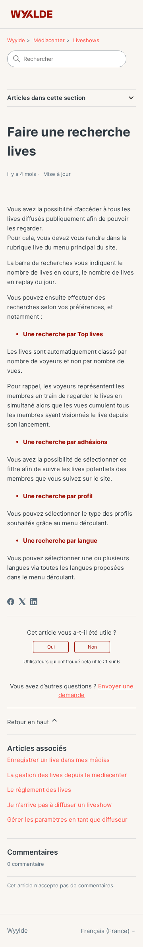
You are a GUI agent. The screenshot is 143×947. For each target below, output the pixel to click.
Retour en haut (28, 722)
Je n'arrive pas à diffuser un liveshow (59, 805)
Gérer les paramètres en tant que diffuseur (67, 819)
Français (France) (106, 931)
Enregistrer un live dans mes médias (58, 760)
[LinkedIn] (33, 601)
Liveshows (86, 40)
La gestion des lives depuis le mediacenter (67, 775)
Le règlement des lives (39, 789)
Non (92, 647)
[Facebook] (10, 601)
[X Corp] (22, 601)
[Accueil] (31, 14)
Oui (51, 647)
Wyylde (16, 40)
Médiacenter (49, 40)
